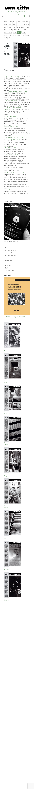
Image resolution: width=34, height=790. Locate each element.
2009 (27, 27)
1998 (5, 35)
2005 (19, 29)
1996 (14, 35)
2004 (24, 29)
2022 (23, 21)
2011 (18, 27)
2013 (10, 27)
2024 (14, 21)
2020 (5, 24)
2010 (22, 27)
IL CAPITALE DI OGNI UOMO (12, 76)
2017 (19, 24)
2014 (5, 27)
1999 (23, 32)
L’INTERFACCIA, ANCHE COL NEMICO (15, 172)
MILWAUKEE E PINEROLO (11, 116)
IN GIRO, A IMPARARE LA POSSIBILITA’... (15, 92)
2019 (10, 24)
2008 (5, 29)
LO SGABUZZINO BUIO (11, 155)
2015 (27, 24)
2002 (10, 32)
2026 (5, 21)
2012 (14, 27)
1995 (18, 35)
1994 (23, 35)
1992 (5, 37)
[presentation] (2, 296)
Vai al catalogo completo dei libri (13, 317)
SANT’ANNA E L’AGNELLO (11, 148)
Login (17, 2)
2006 (15, 29)
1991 (10, 37)
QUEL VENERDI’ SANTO (11, 127)
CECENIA (12, 190)
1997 (10, 35)
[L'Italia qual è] (17, 296)
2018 (14, 24)
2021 (27, 21)
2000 (19, 32)
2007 (10, 29)
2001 (14, 32)
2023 (19, 21)
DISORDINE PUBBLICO (10, 100)
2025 (10, 21)
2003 (5, 32)
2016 (23, 24)
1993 (27, 35)
